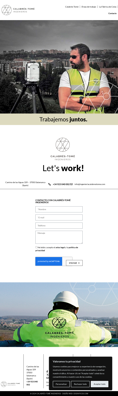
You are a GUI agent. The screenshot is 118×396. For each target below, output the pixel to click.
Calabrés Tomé (71, 6)
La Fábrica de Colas (107, 6)
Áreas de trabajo (88, 6)
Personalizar (61, 384)
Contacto (112, 13)
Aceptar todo (99, 384)
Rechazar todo (80, 384)
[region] (80, 373)
